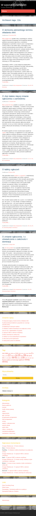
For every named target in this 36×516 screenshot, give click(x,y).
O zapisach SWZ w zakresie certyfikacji (12, 332)
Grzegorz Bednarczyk (7, 446)
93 (18, 358)
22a (12, 355)
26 (24, 355)
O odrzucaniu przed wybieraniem (10, 338)
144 (26, 358)
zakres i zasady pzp (7, 429)
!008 (6, 353)
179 (28, 358)
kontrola (4, 407)
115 (28, 225)
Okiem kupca (5, 487)
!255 (22, 353)
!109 (12, 353)
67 (6, 358)
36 (30, 85)
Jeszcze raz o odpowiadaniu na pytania (12, 330)
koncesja (15, 360)
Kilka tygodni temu (7, 38)
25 (19, 355)
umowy (4, 421)
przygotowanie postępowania (9, 417)
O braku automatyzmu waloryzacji (10, 334)
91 (16, 357)
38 (32, 85)
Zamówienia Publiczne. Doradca (10, 491)
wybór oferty (5, 427)
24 (16, 355)
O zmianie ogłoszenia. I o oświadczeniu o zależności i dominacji (15, 239)
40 (32, 225)
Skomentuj (4, 87)
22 (9, 355)
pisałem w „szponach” (19, 175)
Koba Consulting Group (8, 485)
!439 (29, 353)
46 (3, 358)
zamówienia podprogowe (8, 431)
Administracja (5, 500)
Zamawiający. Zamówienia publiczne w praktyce (14, 489)
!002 (3, 353)
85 (7, 358)
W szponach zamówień (13, 5)
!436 (27, 353)
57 (5, 358)
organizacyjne (5, 413)
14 (7, 355)
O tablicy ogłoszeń (10, 169)
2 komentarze (7, 160)
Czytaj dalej (6, 82)
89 (13, 357)
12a (28, 85)
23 (14, 355)
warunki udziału (6, 425)
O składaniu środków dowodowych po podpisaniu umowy (16, 328)
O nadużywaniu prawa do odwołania (11, 340)
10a (3, 355)
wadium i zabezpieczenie (8, 423)
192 (33, 358)
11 (28, 158)
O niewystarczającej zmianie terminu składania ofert (15, 320)
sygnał (4, 132)
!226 (19, 353)
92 (2, 227)
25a (22, 355)
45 (31, 355)
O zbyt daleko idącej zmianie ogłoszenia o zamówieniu (15, 97)
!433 (25, 353)
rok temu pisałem (9, 247)
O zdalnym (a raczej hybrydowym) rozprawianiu (14, 336)
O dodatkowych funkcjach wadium (10, 326)
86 (9, 358)
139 (23, 357)
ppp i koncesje (6, 415)
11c (30, 158)
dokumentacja (5, 403)
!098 (9, 353)
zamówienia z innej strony (8, 433)
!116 (14, 353)
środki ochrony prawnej (8, 409)
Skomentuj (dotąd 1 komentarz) (10, 227)
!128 (16, 353)
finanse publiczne (6, 405)
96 (20, 358)
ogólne (21, 360)
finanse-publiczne (7, 360)
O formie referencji (19, 446)
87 (11, 358)
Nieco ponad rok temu (7, 105)
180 (30, 358)
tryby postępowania (17, 85)
